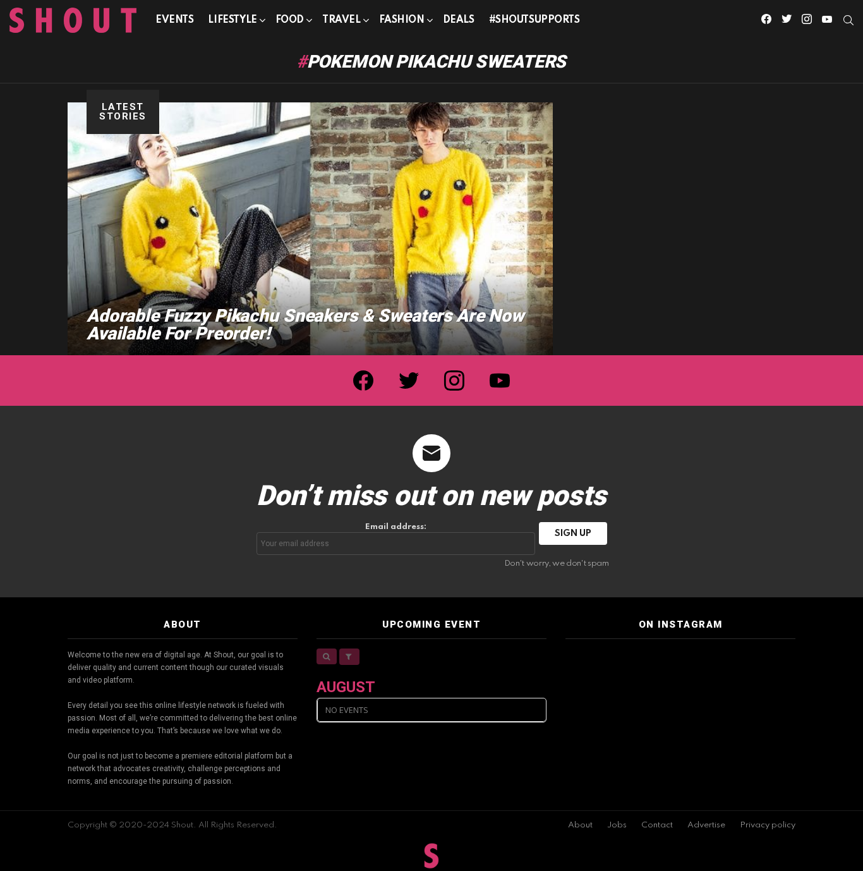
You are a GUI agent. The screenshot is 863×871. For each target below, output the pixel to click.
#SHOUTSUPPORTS (534, 20)
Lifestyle (232, 20)
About (580, 825)
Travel (341, 20)
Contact (657, 825)
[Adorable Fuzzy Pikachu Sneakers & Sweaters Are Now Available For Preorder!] (310, 228)
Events (174, 20)
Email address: (395, 527)
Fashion (402, 20)
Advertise (706, 825)
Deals (458, 20)
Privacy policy (767, 825)
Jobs (617, 825)
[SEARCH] (848, 20)
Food (289, 20)
